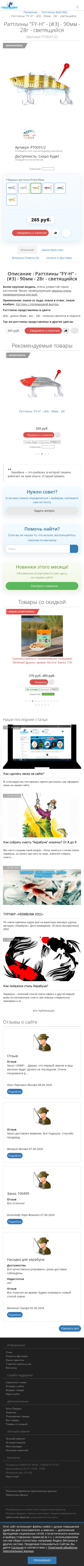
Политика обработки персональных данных (31, 1491)
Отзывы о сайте (15, 1386)
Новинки (11, 1412)
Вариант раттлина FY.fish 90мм (26, 179)
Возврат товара (15, 1390)
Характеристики (52, 250)
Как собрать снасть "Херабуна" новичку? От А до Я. (40, 842)
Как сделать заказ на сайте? (23, 774)
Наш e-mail (12, 1476)
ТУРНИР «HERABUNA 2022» (23, 914)
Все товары (12, 1420)
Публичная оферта (17, 1495)
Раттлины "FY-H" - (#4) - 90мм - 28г (42, 411)
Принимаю (42, 1560)
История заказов (15, 1442)
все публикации (43, 1010)
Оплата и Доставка (59, 258)
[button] (75, 5)
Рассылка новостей (17, 1450)
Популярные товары (17, 1416)
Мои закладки (14, 1446)
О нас (9, 1352)
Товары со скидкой (17, 1424)
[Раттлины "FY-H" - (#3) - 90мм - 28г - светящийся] (42, 84)
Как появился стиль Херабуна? (25, 986)
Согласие (17, 1547)
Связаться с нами (16, 1382)
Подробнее (14, 1091)
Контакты (11, 1367)
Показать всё (70, 1328)
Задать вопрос (44, 510)
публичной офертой (17, 1517)
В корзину (74, 682)
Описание (27, 250)
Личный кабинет (15, 1438)
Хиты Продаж (13, 1408)
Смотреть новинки (44, 586)
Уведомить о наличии (31, 233)
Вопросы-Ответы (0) (25, 258)
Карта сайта (13, 1394)
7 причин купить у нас (18, 1364)
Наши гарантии (15, 1360)
